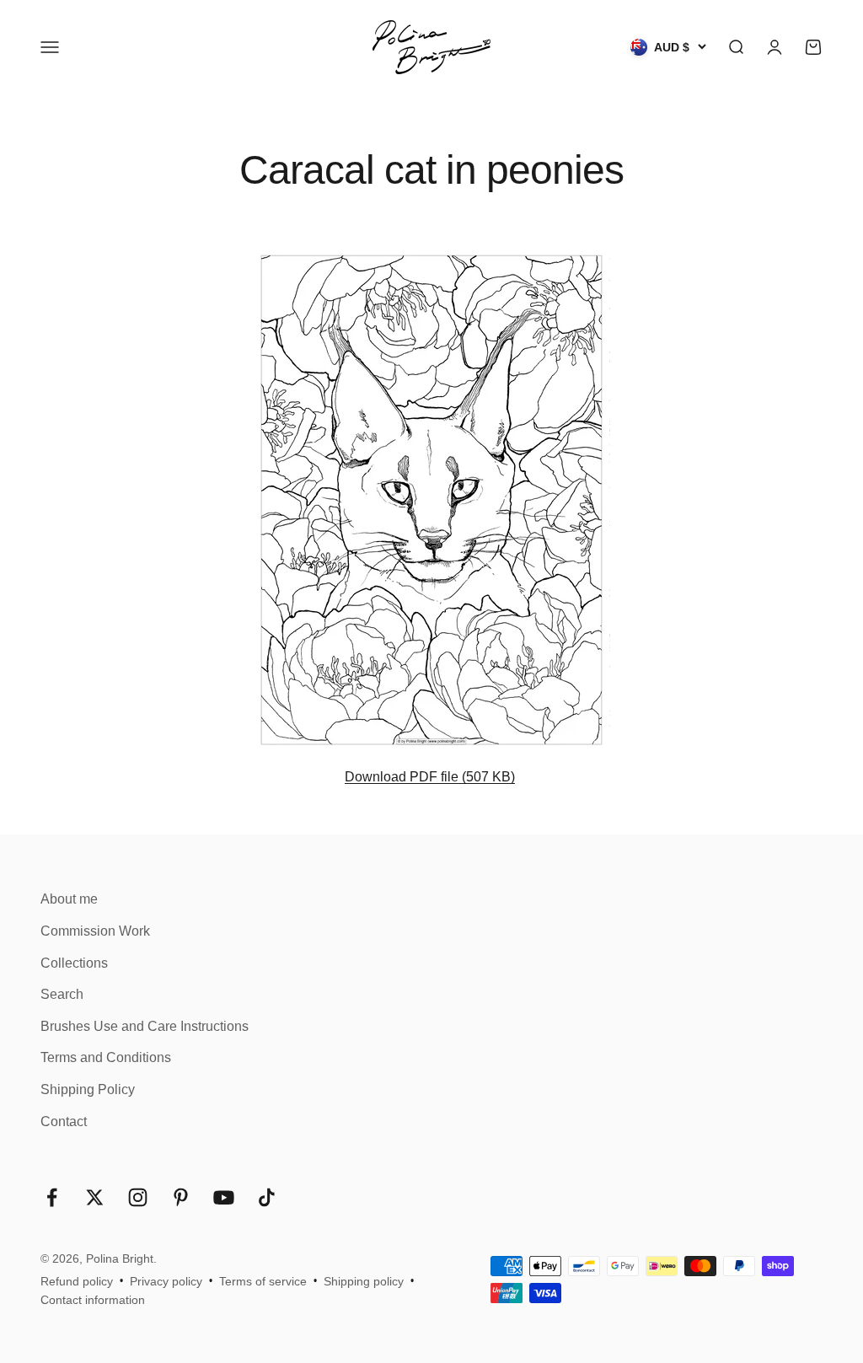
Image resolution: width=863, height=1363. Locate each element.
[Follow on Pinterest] (180, 1197)
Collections (74, 963)
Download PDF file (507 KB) (430, 777)
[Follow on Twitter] (94, 1197)
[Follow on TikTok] (266, 1197)
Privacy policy (166, 1281)
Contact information (92, 1300)
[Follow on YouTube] (223, 1197)
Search (61, 994)
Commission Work (95, 931)
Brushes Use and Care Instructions (144, 1026)
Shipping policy (364, 1281)
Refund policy (76, 1281)
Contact (63, 1121)
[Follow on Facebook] (51, 1197)
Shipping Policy (87, 1089)
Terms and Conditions (105, 1057)
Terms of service (263, 1281)
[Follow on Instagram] (137, 1197)
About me (69, 899)
